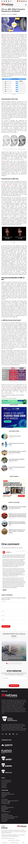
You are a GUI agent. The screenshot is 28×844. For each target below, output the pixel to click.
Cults (2, 68)
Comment (3, 601)
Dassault (3, 184)
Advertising (4, 787)
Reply (4, 589)
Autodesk (9, 184)
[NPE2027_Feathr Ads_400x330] (14, 417)
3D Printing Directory (6, 780)
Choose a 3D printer (6, 781)
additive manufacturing (11, 34)
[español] (21, 1)
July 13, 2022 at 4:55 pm (20, 551)
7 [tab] (19, 663)
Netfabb (9, 166)
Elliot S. (15, 14)
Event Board (4, 783)
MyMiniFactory (20, 66)
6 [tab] (17, 663)
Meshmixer (16, 166)
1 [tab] (6, 663)
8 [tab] (21, 663)
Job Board (4, 784)
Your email (5, 678)
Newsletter (3, 786)
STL (21, 49)
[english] (19, 1)
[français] (24, 1)
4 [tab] (13, 663)
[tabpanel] (14, 651)
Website (2, 620)
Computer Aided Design (7, 39)
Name (2, 611)
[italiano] (26, 1)
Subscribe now (14, 685)
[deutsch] (17, 1)
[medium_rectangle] (14, 489)
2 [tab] (8, 663)
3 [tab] (10, 663)
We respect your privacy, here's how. (8, 838)
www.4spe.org (21, 730)
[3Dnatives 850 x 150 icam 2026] (14, 402)
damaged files (5, 162)
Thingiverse (13, 66)
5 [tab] (15, 663)
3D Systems (14, 59)
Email (2, 615)
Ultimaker (24, 184)
